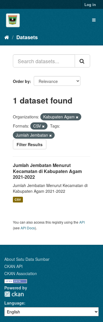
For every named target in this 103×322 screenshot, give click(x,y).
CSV (18, 199)
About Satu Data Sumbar (26, 259)
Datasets (27, 37)
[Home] (6, 37)
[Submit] (82, 60)
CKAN (14, 294)
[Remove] (77, 117)
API (82, 222)
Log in (90, 4)
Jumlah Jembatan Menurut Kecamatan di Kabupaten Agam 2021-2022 (47, 171)
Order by (21, 81)
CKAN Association (20, 273)
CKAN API (13, 266)
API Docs (28, 227)
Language (14, 303)
